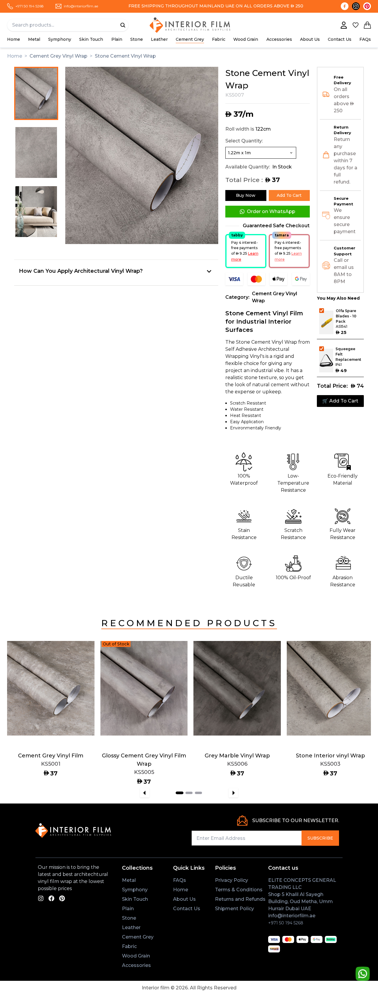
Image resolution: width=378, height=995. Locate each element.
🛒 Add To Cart (340, 401)
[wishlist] (355, 25)
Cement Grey (190, 39)
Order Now (31, 724)
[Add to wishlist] (81, 669)
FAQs (365, 39)
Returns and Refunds (240, 899)
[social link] (41, 898)
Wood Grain (245, 39)
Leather (159, 39)
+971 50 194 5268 (285, 923)
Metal (34, 39)
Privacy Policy (231, 880)
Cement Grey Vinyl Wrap (274, 297)
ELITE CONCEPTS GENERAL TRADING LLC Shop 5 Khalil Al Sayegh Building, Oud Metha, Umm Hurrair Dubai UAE (302, 894)
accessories (279, 39)
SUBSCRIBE (320, 838)
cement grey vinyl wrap (58, 56)
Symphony (59, 39)
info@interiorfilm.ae (291, 915)
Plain (116, 39)
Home (13, 39)
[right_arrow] (233, 793)
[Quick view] (81, 685)
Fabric (218, 39)
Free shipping (146, 6)
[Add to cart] (81, 654)
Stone (136, 39)
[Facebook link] (344, 6)
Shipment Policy (234, 908)
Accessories (136, 965)
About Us (310, 39)
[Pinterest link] (367, 6)
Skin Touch (91, 39)
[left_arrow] (144, 793)
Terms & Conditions (239, 889)
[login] (343, 25)
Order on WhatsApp (271, 211)
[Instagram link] (356, 6)
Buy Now (245, 195)
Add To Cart (289, 195)
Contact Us (339, 39)
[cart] (367, 25)
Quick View (70, 724)
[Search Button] (123, 25)
